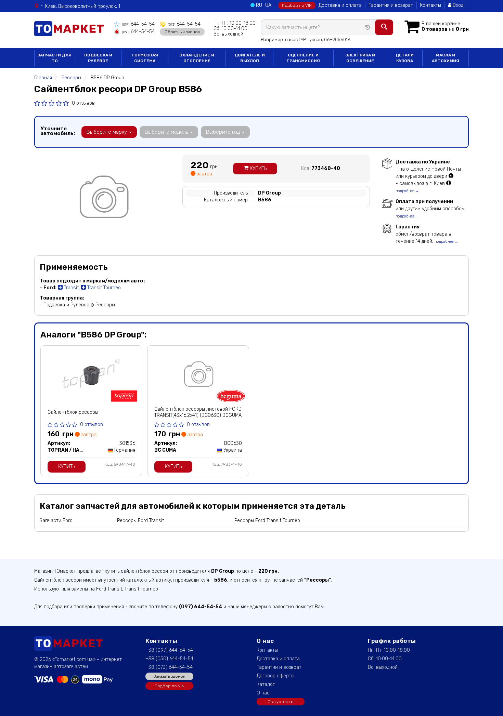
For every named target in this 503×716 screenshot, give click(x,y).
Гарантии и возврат (279, 667)
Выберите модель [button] (167, 132)
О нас (263, 693)
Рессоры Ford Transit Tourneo (267, 520)
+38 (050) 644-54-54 (169, 659)
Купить (257, 168)
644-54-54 (138, 24)
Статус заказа (281, 701)
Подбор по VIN (297, 5)
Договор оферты (275, 676)
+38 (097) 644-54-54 (169, 650)
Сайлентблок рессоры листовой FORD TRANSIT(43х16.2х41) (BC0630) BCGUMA (198, 412)
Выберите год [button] (223, 132)
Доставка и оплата (340, 5)
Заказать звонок (169, 676)
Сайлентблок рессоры (73, 412)
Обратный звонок (182, 31)
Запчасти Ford (56, 520)
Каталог (266, 684)
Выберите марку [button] (107, 132)
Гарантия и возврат (391, 5)
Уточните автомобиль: (57, 130)
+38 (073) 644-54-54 (169, 667)
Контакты (430, 5)
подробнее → (407, 191)
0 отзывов (83, 103)
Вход (457, 5)
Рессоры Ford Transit (140, 520)
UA (268, 5)
